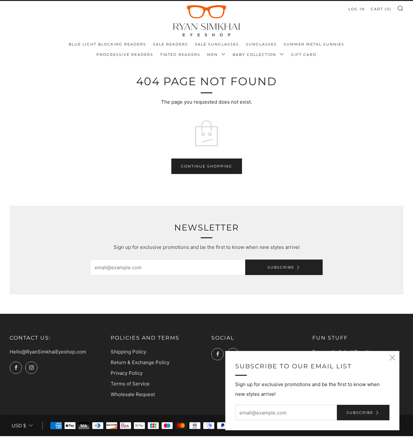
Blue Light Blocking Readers (107, 44)
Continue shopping (206, 166)
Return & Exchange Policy (140, 362)
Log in (356, 9)
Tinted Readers (180, 54)
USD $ (19, 425)
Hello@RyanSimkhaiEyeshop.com (48, 352)
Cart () (381, 9)
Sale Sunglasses (217, 44)
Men (213, 54)
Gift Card (304, 54)
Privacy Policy (127, 373)
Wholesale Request (133, 394)
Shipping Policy (128, 352)
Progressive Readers (124, 54)
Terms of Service (130, 384)
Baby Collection (255, 54)
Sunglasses (261, 44)
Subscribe (280, 267)
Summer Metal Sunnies (314, 44)
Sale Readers (170, 44)
